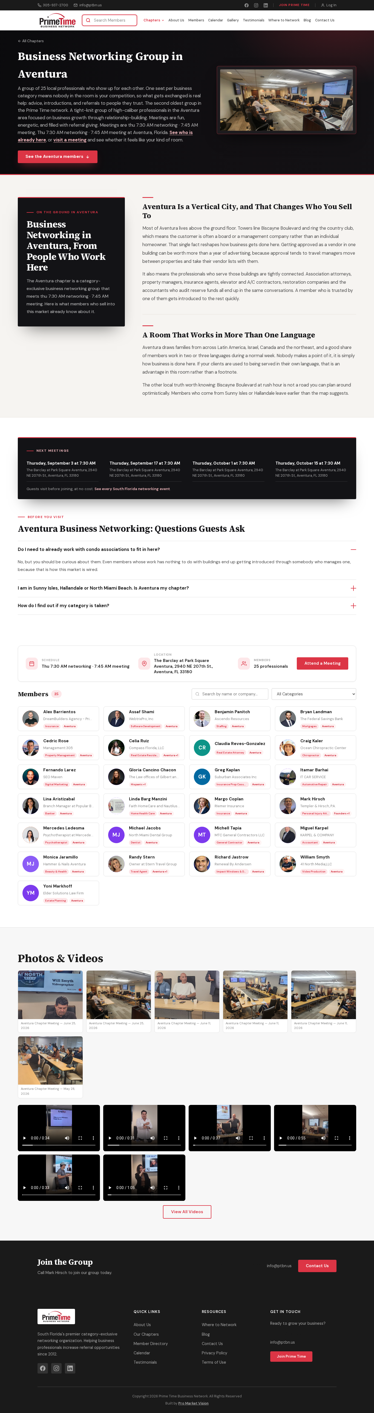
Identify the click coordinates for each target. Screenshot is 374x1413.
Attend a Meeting (322, 663)
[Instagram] (256, 5)
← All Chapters (31, 41)
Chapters (151, 20)
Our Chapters (146, 1334)
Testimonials (253, 20)
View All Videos (187, 1212)
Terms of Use (214, 1362)
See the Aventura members (54, 156)
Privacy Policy (214, 1353)
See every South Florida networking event (132, 489)
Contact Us (325, 20)
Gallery (233, 20)
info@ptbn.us (90, 5)
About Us (176, 20)
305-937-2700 (55, 5)
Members (196, 20)
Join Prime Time (294, 5)
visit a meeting (70, 140)
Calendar (215, 20)
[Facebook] (246, 5)
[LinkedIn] (266, 5)
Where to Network (284, 20)
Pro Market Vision (193, 1403)
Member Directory (151, 1343)
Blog (307, 20)
